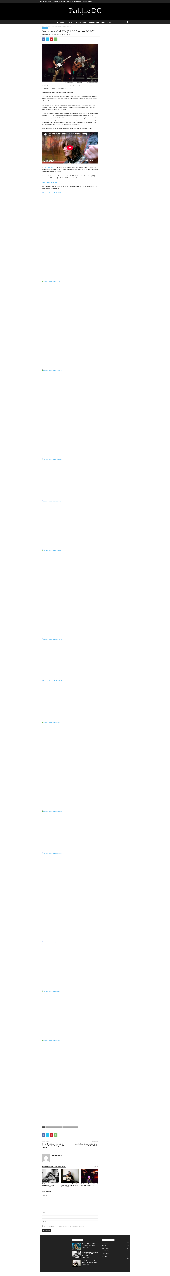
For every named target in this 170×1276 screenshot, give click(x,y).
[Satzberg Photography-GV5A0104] (70, 477)
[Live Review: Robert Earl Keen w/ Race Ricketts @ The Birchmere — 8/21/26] (50, 1176)
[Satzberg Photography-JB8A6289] (70, 894)
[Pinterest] (51, 39)
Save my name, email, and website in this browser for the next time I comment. (64, 1226)
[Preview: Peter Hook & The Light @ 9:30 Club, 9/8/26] (76, 1246)
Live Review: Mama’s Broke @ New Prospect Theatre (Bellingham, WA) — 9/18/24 (54, 1146)
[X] (47, 39)
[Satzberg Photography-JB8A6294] (70, 963)
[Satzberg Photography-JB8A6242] (70, 764)
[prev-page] (95, 1167)
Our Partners (77, 1)
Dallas (60, 1127)
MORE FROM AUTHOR (60, 1166)
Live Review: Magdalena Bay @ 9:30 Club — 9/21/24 (86, 1145)
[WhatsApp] (55, 39)
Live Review (60, 22)
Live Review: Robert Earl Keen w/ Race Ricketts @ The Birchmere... (90, 1253)
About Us (55, 1)
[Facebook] (43, 39)
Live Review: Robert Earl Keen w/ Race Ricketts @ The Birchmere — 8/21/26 (50, 1185)
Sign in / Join (43, 1)
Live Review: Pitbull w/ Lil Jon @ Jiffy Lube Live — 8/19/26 (89, 1184)
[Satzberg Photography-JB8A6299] (70, 1013)
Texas (76, 1127)
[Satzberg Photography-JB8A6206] (70, 657)
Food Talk (104, 1256)
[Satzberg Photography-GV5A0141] (70, 591)
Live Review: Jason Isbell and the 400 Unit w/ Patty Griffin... (90, 1261)
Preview (69, 22)
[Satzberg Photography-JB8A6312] (70, 1082)
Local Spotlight (80, 22)
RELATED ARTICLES (47, 1166)
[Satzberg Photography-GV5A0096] (70, 411)
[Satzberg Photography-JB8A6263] (70, 829)
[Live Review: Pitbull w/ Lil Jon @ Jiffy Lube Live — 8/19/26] (89, 1176)
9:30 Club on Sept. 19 (49, 167)
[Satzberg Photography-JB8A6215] (70, 699)
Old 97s (64, 1127)
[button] (128, 22)
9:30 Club (48, 1127)
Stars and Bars (106, 22)
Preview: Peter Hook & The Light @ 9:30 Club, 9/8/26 (89, 1244)
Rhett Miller (70, 1127)
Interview (104, 1259)
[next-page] (97, 1167)
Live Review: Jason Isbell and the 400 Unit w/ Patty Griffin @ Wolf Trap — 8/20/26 (70, 1185)
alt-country (54, 1127)
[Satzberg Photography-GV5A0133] (70, 522)
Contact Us (62, 1)
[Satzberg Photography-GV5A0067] (70, 323)
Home (49, 1)
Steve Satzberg (46, 34)
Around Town (94, 22)
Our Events (70, 1)
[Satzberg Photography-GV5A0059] (70, 234)
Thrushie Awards (87, 1)
